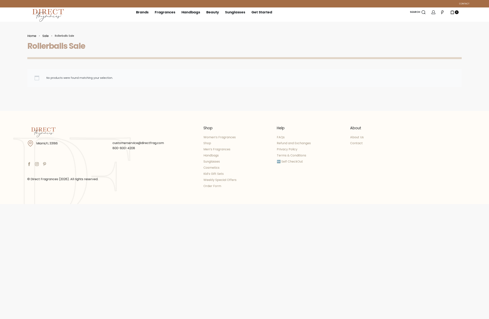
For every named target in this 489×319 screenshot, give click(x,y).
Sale (45, 36)
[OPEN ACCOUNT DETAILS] (433, 12)
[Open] (442, 12)
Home (31, 36)
